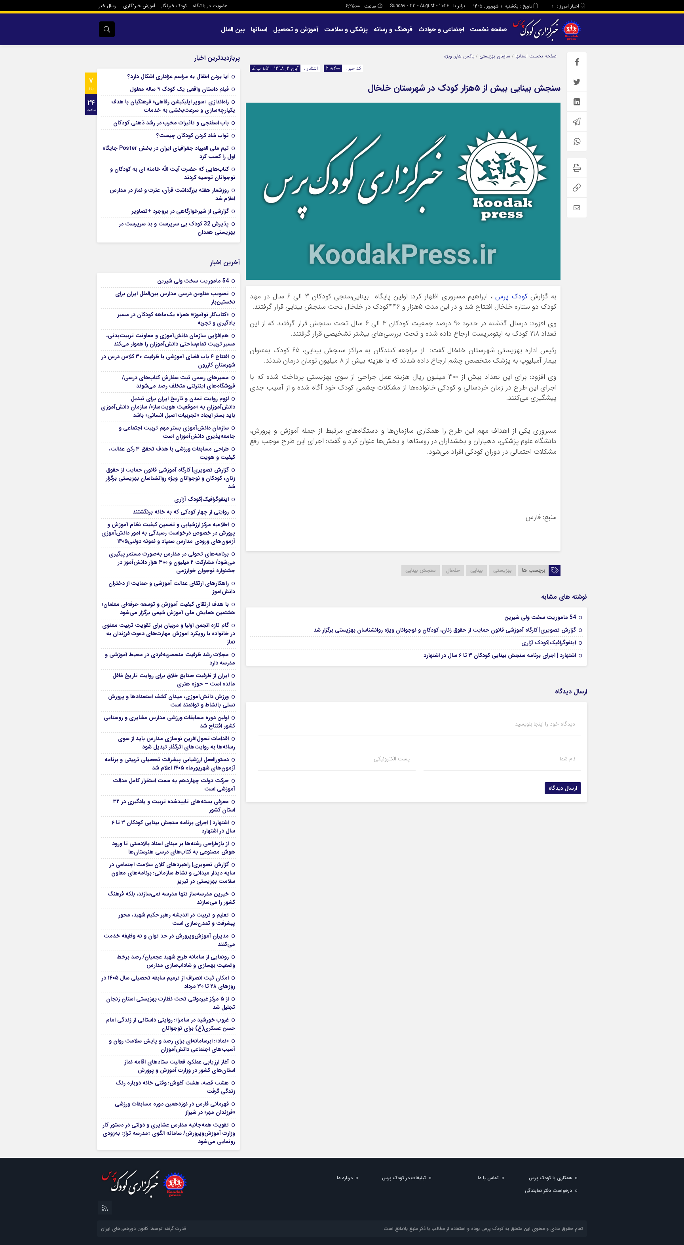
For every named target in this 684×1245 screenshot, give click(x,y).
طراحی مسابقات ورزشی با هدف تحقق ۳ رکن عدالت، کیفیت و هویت (172, 453)
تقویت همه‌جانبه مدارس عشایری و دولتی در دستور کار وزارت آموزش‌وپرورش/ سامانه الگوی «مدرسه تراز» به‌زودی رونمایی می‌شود (169, 1133)
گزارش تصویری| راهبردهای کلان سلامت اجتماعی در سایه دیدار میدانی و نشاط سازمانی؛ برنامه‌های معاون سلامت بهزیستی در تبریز (172, 873)
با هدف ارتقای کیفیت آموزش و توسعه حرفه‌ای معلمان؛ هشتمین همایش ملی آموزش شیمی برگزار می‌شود (168, 608)
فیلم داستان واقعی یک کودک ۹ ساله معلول (179, 89)
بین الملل (233, 29)
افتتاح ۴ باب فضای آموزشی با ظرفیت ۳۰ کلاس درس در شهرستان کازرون (168, 360)
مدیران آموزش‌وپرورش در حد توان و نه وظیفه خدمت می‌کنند (169, 940)
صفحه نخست (488, 29)
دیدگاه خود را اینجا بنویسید (545, 724)
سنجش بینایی (420, 570)
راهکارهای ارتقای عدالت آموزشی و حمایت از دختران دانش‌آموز (171, 587)
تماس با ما (488, 1178)
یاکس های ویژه (459, 56)
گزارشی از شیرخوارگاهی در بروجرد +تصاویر (180, 211)
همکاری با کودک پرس (550, 1178)
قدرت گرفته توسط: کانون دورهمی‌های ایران (143, 1228)
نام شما (567, 759)
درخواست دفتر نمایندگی (548, 1190)
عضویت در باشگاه (210, 6)
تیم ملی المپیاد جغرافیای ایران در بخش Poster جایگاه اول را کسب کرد (169, 152)
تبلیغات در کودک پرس (404, 1178)
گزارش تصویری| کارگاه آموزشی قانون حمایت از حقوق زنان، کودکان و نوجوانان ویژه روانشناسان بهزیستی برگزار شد (445, 630)
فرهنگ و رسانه (393, 29)
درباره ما (345, 1178)
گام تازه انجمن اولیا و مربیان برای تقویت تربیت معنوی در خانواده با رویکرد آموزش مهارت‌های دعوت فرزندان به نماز (168, 633)
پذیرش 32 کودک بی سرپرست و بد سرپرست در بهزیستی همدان (177, 228)
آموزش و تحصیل (295, 29)
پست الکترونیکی (392, 759)
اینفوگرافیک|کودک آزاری (548, 642)
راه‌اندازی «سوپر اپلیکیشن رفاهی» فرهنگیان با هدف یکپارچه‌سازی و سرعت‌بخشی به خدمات (173, 106)
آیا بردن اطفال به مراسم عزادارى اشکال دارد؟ (178, 76)
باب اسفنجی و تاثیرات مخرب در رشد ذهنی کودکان (171, 122)
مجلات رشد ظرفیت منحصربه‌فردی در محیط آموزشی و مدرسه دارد (170, 658)
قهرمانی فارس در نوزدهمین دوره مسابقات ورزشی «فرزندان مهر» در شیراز (175, 1108)
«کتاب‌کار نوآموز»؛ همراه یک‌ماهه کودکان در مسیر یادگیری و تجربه (176, 318)
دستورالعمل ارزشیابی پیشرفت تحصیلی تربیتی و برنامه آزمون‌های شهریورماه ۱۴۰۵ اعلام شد (169, 763)
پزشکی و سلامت (346, 29)
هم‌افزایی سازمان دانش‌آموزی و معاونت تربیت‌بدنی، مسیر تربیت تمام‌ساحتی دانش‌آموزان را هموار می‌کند (170, 339)
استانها (259, 29)
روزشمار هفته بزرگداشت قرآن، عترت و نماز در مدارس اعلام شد (172, 194)
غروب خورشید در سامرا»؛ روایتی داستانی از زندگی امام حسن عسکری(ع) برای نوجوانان (170, 1024)
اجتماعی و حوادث (441, 29)
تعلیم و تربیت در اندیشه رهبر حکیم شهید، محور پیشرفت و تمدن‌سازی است (176, 919)
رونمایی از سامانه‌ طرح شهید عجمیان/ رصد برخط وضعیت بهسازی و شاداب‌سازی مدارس (176, 961)
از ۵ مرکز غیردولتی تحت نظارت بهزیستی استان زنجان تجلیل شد (170, 1003)
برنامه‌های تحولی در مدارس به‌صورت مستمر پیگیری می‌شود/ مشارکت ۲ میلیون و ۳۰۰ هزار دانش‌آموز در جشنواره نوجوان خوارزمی (172, 562)
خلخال (453, 570)
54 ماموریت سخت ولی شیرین (540, 617)
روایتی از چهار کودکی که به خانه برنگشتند (181, 512)
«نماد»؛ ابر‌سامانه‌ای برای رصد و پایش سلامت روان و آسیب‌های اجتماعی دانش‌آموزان (172, 1045)
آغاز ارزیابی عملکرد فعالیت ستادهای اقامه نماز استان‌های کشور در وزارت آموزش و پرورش (179, 1066)
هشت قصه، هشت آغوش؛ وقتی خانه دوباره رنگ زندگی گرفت (175, 1087)
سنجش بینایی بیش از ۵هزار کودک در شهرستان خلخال (464, 88)
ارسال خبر (108, 6)
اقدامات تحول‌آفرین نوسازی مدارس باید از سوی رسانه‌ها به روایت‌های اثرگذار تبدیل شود (176, 742)
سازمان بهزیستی (494, 56)
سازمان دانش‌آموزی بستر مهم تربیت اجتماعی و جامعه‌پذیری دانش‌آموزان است (177, 432)
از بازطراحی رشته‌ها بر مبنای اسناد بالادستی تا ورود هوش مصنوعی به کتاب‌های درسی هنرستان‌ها (173, 847)
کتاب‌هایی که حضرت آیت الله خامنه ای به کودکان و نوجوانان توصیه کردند (172, 173)
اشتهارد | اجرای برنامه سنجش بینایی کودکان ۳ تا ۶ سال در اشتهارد (500, 655)
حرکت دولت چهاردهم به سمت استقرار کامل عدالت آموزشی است (174, 784)
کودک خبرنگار (174, 6)
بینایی (476, 570)
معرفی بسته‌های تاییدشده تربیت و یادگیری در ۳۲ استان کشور (174, 805)
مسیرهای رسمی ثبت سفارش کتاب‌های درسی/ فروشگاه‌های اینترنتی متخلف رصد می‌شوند (178, 381)
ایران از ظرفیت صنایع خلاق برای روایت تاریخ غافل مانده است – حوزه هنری (173, 679)
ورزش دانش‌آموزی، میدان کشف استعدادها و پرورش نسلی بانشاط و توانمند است (171, 700)
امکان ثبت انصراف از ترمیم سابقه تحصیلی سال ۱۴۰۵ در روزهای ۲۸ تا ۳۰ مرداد (168, 982)
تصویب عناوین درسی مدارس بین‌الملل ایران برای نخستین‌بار (175, 297)
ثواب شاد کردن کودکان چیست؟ (192, 135)
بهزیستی (502, 570)
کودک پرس (511, 296)
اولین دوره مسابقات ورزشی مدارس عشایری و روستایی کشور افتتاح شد (169, 721)
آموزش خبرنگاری (139, 6)
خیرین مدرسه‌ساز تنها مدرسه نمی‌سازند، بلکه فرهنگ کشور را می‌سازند (171, 898)
